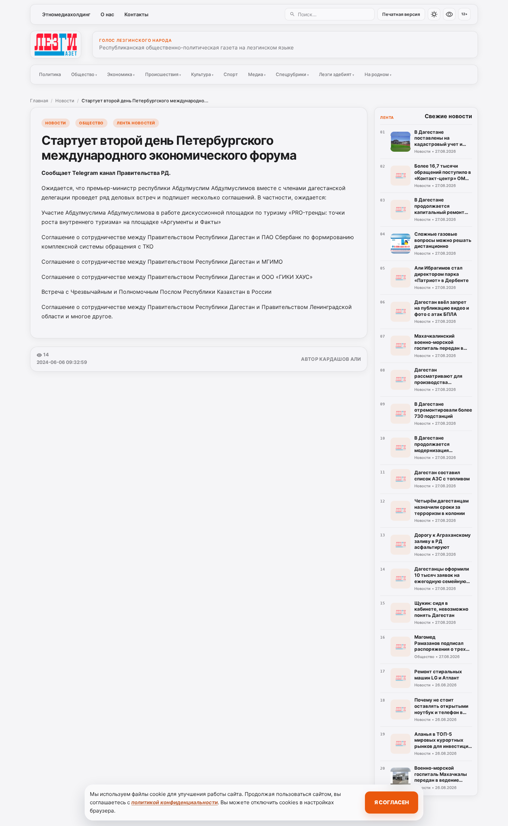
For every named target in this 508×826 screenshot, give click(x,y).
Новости (64, 100)
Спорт (231, 74)
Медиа (257, 74)
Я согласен (391, 802)
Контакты (136, 14)
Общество (84, 74)
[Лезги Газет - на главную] (55, 44)
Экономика (121, 74)
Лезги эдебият (336, 74)
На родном (378, 74)
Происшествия (163, 74)
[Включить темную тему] (434, 14)
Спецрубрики (292, 74)
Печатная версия (401, 14)
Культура (202, 74)
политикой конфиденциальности (174, 802)
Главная (39, 100)
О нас (107, 14)
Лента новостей (136, 123)
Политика (50, 74)
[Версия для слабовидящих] (449, 14)
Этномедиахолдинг (66, 14)
